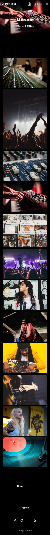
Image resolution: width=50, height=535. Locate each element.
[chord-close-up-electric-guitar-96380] (25, 390)
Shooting (20, 25)
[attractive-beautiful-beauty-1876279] (25, 295)
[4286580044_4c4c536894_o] (25, 73)
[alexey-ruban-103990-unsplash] (25, 166)
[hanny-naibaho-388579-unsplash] (25, 264)
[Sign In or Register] (21, 4)
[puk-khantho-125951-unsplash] (25, 197)
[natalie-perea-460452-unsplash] (25, 230)
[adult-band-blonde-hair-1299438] (25, 421)
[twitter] (28, 520)
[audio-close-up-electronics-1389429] (25, 452)
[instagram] (21, 520)
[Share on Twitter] (30, 486)
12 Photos (30, 25)
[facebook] (15, 520)
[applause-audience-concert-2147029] (25, 119)
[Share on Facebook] (26, 486)
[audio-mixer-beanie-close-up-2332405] (25, 358)
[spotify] (35, 520)
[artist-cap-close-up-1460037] (25, 327)
